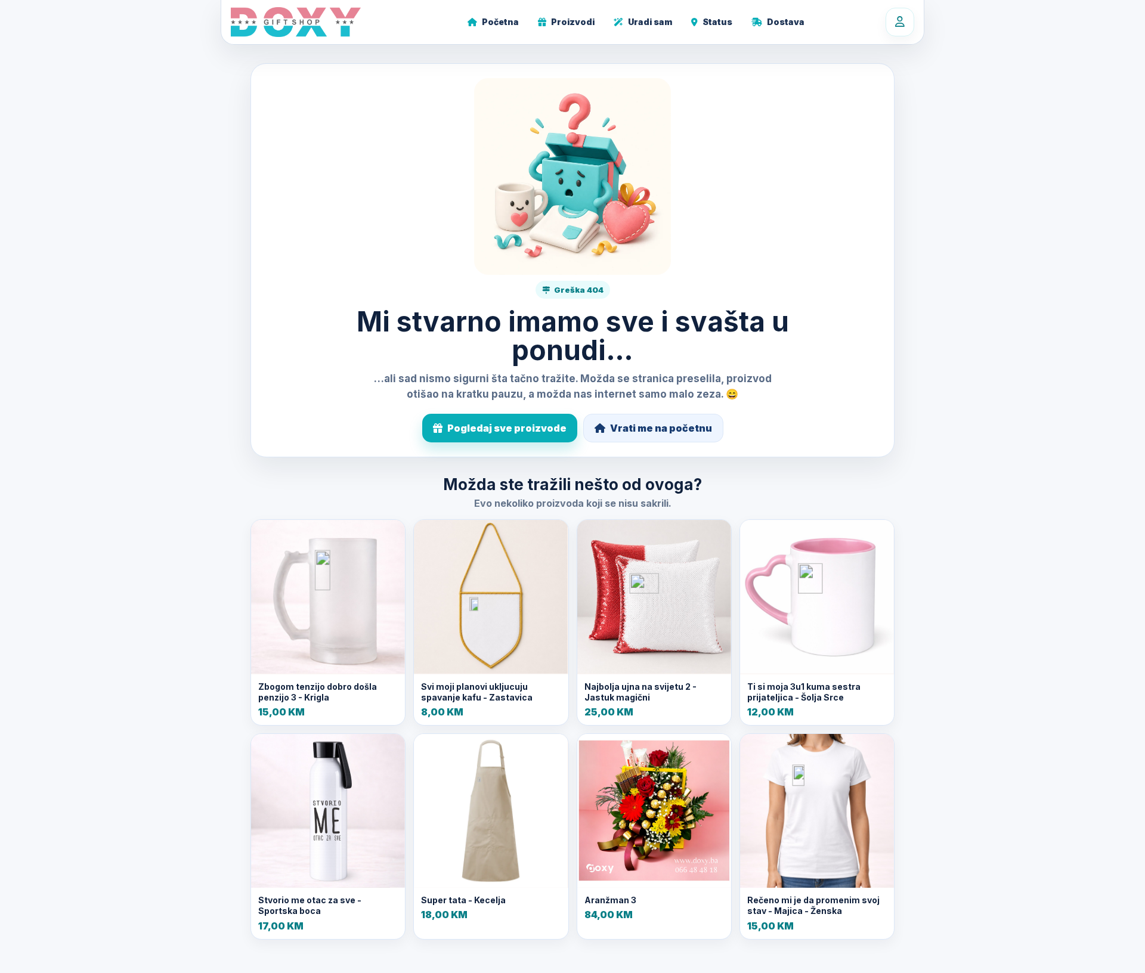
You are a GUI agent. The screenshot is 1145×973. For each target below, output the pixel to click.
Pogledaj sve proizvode (507, 428)
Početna (500, 22)
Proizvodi (573, 22)
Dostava (785, 22)
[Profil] (900, 22)
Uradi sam (650, 22)
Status (717, 22)
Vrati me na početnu (661, 428)
